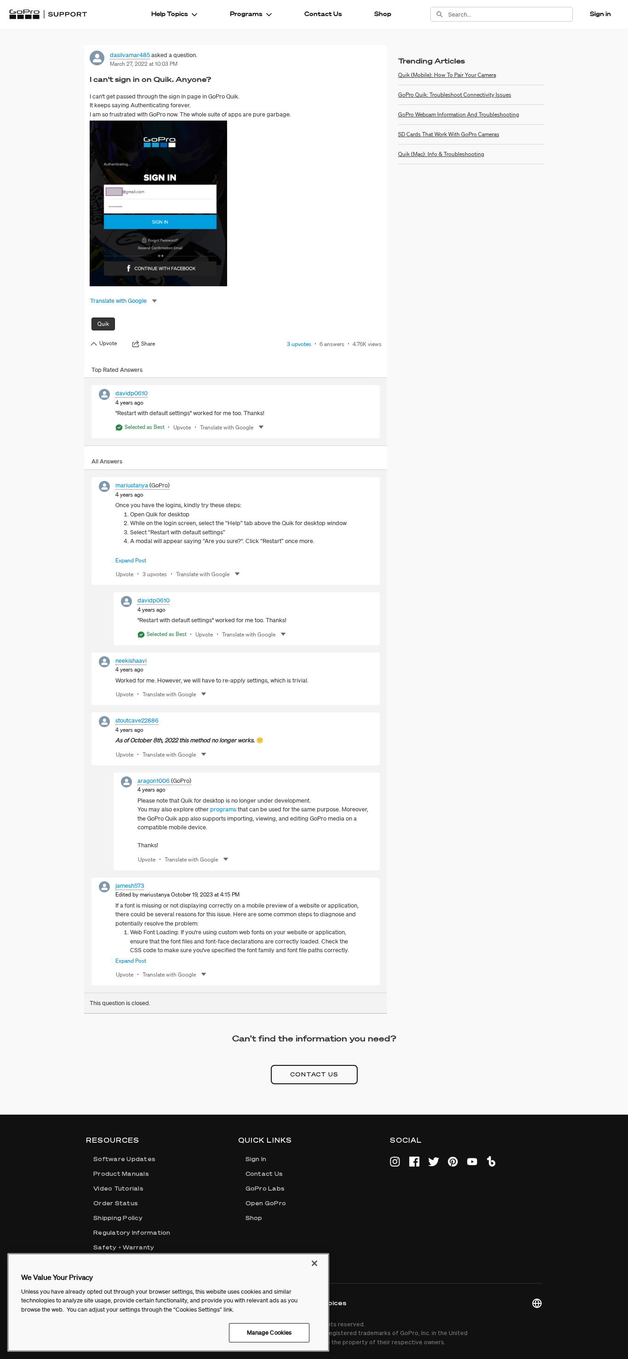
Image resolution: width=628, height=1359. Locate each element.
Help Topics (169, 14)
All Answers (106, 461)
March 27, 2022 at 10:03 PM (143, 64)
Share (148, 343)
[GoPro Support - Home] (48, 14)
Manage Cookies (269, 1332)
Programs (246, 14)
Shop (382, 14)
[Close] (314, 1263)
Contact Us (323, 14)
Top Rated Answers (117, 370)
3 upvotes (299, 344)
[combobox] (510, 14)
